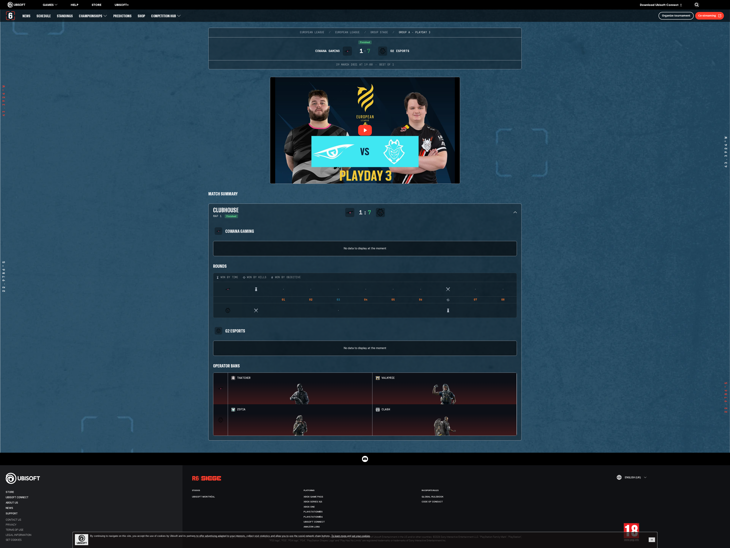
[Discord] (365, 459)
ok (652, 540)
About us (12, 502)
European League (312, 32)
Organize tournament (676, 15)
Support (12, 513)
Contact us (13, 519)
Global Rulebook (433, 496)
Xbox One (309, 506)
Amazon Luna (312, 526)
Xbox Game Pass (313, 496)
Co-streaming (707, 15)
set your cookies (361, 536)
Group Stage (379, 32)
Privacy (11, 524)
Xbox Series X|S (313, 501)
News (9, 508)
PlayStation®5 (313, 511)
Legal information (18, 535)
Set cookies (13, 540)
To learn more (339, 536)
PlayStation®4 (313, 517)
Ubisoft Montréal (203, 496)
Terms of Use (14, 529)
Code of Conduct (432, 501)
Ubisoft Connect (17, 497)
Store (10, 492)
